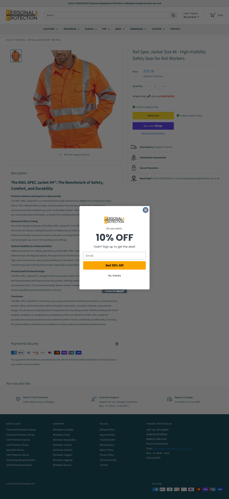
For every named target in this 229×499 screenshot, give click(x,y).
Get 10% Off (114, 265)
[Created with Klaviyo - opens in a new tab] (114, 291)
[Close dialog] (145, 210)
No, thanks (114, 275)
